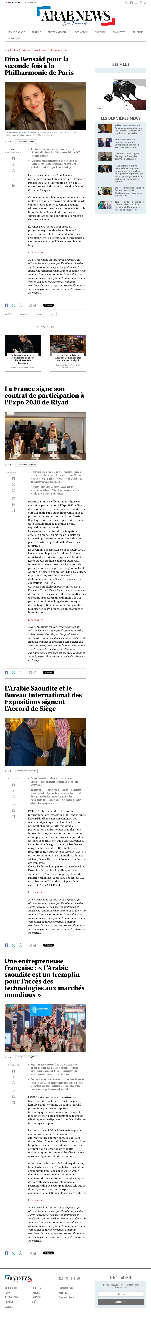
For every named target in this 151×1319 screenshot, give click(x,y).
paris (51, 314)
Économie (81, 32)
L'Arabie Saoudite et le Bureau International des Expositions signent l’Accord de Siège (43, 698)
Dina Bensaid (24, 314)
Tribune (138, 32)
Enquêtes (119, 32)
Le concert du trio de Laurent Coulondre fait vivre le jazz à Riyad (68, 358)
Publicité (63, 1292)
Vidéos (35, 1302)
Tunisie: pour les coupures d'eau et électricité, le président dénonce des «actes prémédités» (129, 206)
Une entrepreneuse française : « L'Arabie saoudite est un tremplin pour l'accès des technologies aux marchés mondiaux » (44, 978)
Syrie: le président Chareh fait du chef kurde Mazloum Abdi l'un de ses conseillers (129, 191)
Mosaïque (14, 38)
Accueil (8, 50)
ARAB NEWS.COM (15, 2)
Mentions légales (67, 1297)
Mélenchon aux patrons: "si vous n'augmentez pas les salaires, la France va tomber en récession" (128, 129)
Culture (100, 32)
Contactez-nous (66, 1288)
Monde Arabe (16, 32)
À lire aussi (45, 327)
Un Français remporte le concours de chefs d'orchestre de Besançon (22, 359)
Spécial (80, 337)
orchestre (39, 314)
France (36, 32)
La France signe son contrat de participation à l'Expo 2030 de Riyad (44, 396)
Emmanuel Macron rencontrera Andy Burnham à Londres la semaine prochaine (127, 143)
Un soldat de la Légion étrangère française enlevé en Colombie (127, 156)
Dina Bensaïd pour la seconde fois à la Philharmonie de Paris (41, 50)
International (58, 32)
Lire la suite (35, 252)
